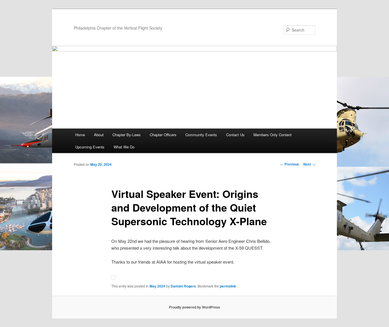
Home (80, 134)
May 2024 (157, 286)
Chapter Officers (163, 134)
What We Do (124, 147)
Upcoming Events (90, 147)
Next (309, 164)
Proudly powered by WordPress (194, 307)
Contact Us (235, 134)
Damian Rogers (183, 286)
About (99, 134)
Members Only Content (272, 134)
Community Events (201, 134)
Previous (289, 164)
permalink (228, 286)
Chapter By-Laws (126, 134)
